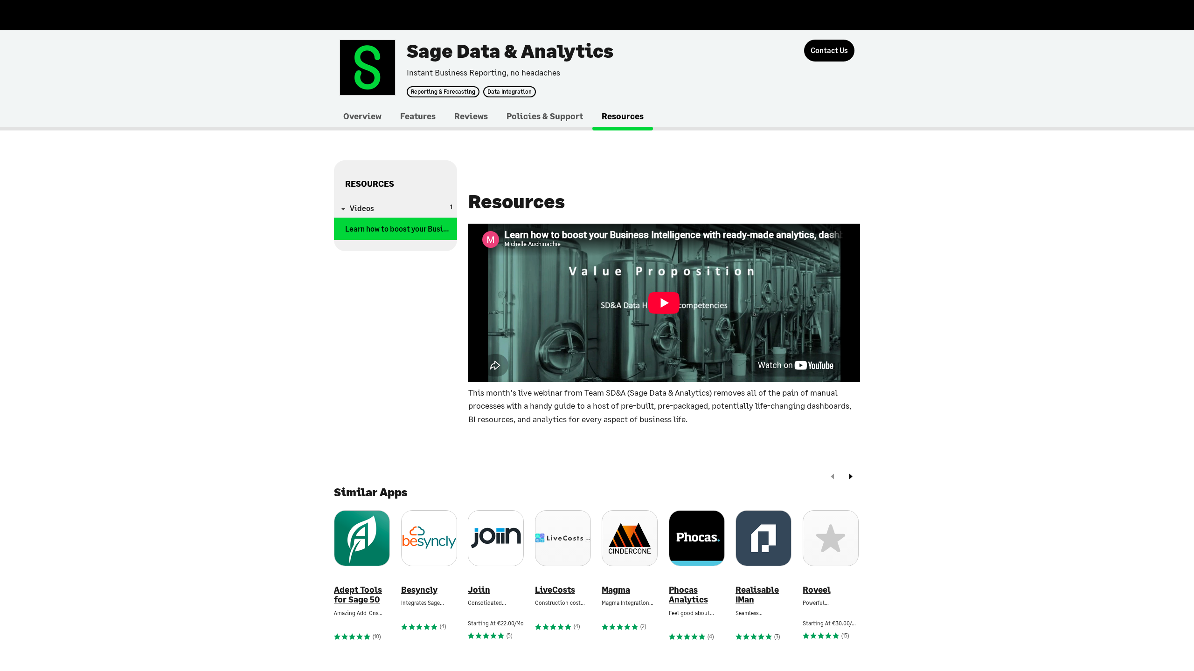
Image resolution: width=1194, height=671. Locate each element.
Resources (623, 116)
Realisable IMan (757, 595)
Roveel (817, 590)
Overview (362, 116)
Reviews (471, 116)
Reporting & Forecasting (443, 92)
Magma (616, 590)
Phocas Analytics (688, 595)
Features (418, 116)
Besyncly (419, 590)
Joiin (479, 590)
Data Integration (509, 92)
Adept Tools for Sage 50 (358, 595)
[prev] (832, 477)
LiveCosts (555, 590)
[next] (850, 477)
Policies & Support (545, 116)
